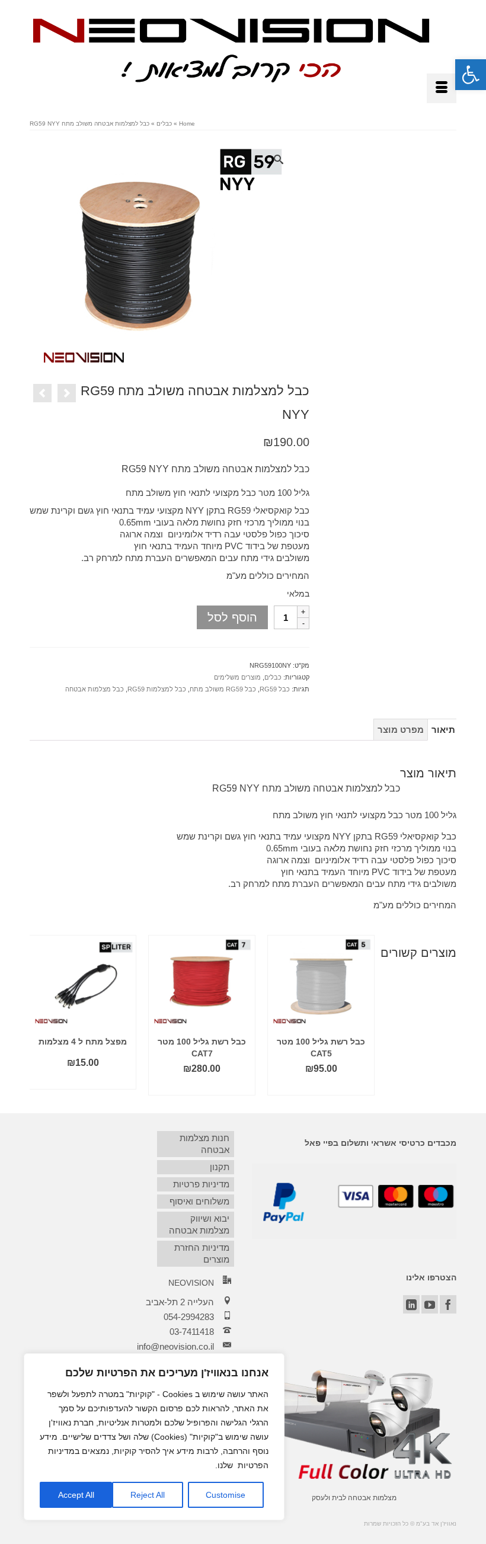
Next (446, 1015)
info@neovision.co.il (175, 1346)
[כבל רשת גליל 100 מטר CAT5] (66, 393)
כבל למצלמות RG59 (156, 689)
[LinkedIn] (411, 1304)
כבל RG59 (275, 689)
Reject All (147, 1495)
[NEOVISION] (231, 48)
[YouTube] (429, 1304)
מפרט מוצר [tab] (401, 730)
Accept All (76, 1495)
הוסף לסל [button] (321, 1086)
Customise (225, 1495)
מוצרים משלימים (237, 677)
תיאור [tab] (443, 730)
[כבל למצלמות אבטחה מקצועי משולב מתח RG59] (42, 393)
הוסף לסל (232, 617)
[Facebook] (448, 1304)
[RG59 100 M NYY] (163, 260)
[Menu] (441, 88)
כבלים (273, 677)
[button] (470, 74)
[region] (154, 1436)
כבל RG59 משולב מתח (223, 689)
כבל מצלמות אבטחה (94, 689)
